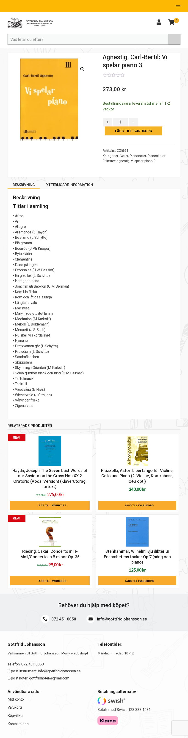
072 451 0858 (63, 619)
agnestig (123, 161)
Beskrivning (24, 185)
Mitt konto (16, 699)
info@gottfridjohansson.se (121, 619)
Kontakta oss (18, 724)
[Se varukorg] (171, 23)
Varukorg (15, 707)
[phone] (8, 7)
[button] (82, 69)
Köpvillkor (16, 715)
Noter (124, 156)
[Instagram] (29, 7)
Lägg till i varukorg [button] (52, 505)
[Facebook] (23, 7)
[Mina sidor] (159, 23)
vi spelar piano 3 (143, 161)
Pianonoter (138, 156)
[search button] (174, 39)
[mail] (15, 7)
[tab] (24, 185)
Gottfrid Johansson (30, 23)
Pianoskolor (157, 156)
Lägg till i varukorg (133, 131)
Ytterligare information (69, 185)
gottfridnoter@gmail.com (49, 678)
